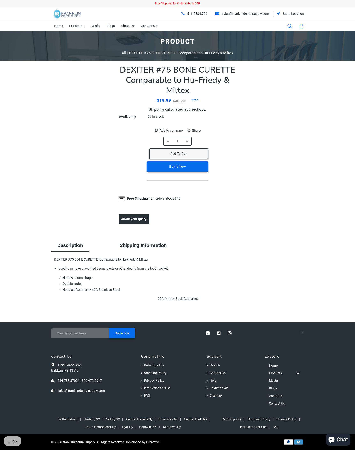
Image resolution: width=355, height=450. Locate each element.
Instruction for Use (157, 388)
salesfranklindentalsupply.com (245, 14)
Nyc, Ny (127, 427)
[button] (292, 26)
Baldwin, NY (148, 427)
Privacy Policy (154, 380)
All (124, 53)
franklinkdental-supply (79, 442)
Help (213, 380)
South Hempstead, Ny (100, 427)
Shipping (156, 109)
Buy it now (177, 166)
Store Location (293, 14)
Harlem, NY (92, 419)
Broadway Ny (168, 419)
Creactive (153, 442)
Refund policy (154, 365)
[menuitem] (58, 26)
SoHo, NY (113, 419)
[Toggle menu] (298, 373)
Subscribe (122, 333)
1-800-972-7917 (90, 381)
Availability (127, 117)
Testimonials (219, 388)
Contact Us (218, 373)
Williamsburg (68, 419)
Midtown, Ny (172, 427)
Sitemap (216, 395)
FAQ (147, 395)
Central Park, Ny (195, 419)
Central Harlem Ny (139, 419)
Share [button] (196, 130)
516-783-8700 (196, 14)
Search (215, 365)
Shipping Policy (155, 373)
